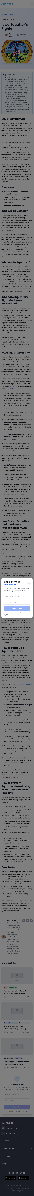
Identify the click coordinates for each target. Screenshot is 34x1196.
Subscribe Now (17, 608)
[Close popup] (29, 581)
